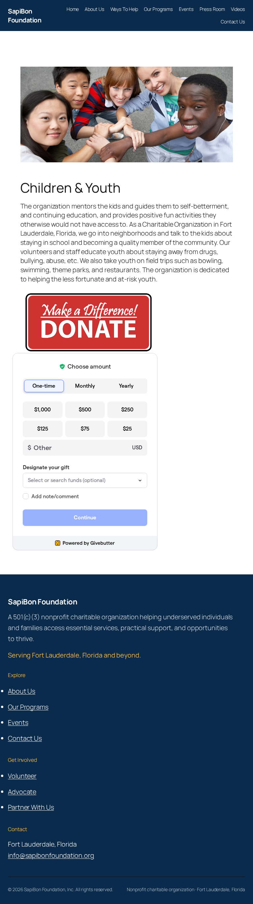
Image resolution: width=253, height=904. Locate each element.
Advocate (22, 791)
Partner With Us (31, 807)
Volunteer (22, 775)
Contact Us (25, 738)
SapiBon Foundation (24, 15)
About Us (21, 691)
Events (18, 722)
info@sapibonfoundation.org (51, 855)
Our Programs (28, 706)
